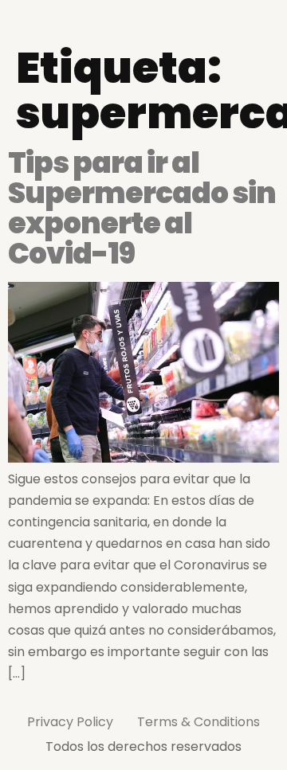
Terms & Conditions (198, 722)
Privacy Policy (70, 722)
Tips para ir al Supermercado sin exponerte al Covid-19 (142, 208)
